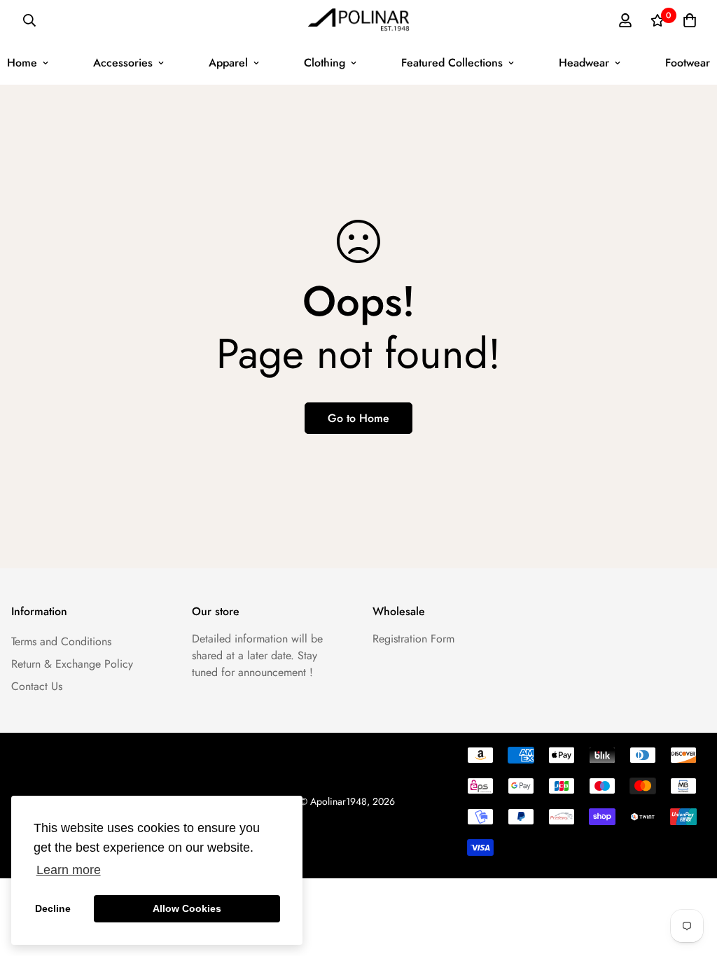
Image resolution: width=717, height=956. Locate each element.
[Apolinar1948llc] (359, 20)
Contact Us (36, 686)
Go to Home (358, 418)
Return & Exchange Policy (72, 664)
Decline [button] (53, 908)
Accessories (123, 63)
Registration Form (413, 639)
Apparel (228, 63)
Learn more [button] (68, 870)
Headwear (584, 63)
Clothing (324, 63)
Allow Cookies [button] (187, 908)
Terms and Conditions (61, 641)
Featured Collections (452, 63)
